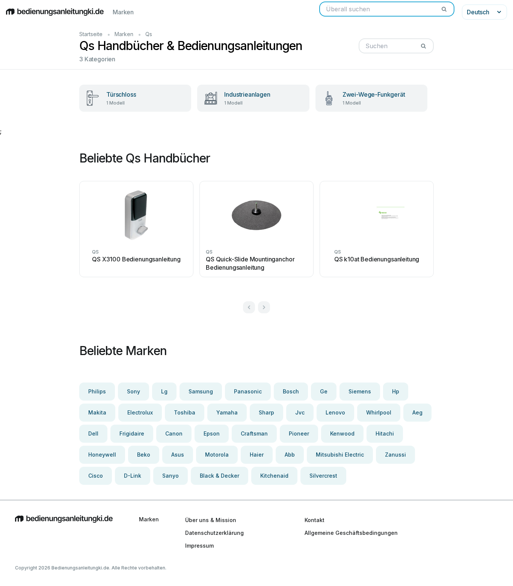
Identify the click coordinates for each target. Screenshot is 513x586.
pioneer (299, 433)
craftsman (254, 433)
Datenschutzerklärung (214, 533)
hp (395, 391)
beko (143, 454)
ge (323, 391)
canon (174, 433)
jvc (300, 412)
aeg (417, 412)
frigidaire (131, 433)
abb (290, 454)
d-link (132, 475)
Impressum (199, 545)
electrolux (140, 412)
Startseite (91, 34)
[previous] (249, 307)
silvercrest (323, 475)
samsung (201, 391)
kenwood (342, 433)
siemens (360, 391)
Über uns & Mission (210, 520)
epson (212, 433)
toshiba (184, 412)
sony (133, 391)
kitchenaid (274, 475)
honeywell (102, 454)
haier (257, 454)
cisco (95, 475)
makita (97, 412)
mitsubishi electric (340, 454)
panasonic (248, 391)
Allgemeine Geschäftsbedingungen (351, 533)
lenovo (335, 412)
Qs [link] (148, 34)
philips (97, 391)
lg (164, 391)
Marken (123, 12)
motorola (217, 454)
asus (177, 454)
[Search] (444, 9)
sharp (266, 412)
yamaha (227, 412)
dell (93, 433)
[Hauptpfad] (64, 532)
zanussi (395, 454)
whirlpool (378, 412)
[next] (264, 307)
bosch (291, 391)
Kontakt (314, 520)
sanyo (170, 475)
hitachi (385, 433)
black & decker (219, 475)
